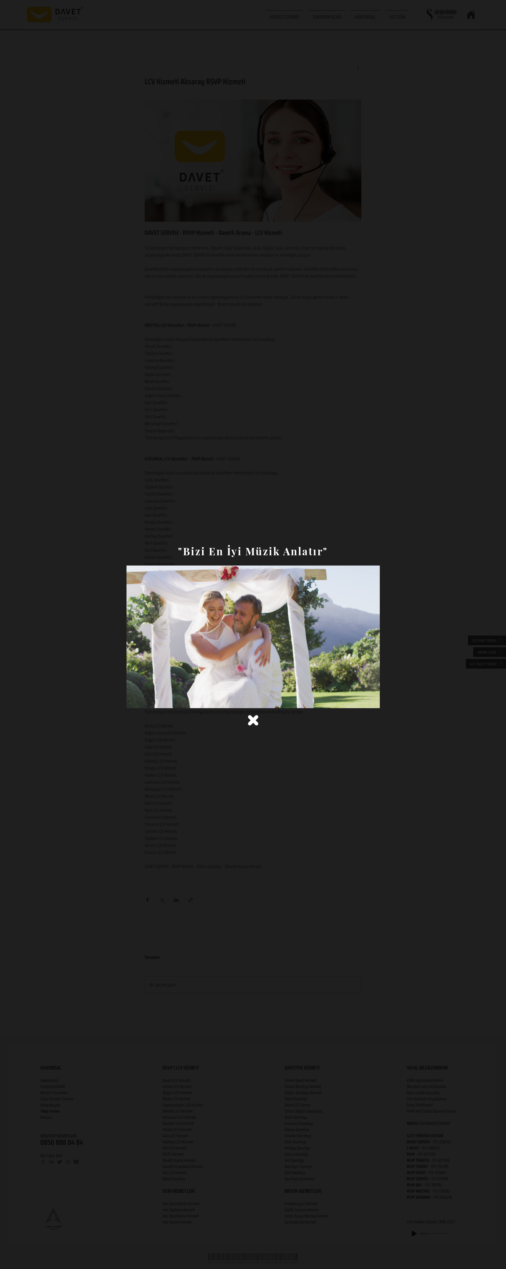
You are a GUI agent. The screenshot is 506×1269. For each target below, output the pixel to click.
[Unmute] (144, 700)
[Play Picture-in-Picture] (362, 700)
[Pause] (134, 700)
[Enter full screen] (372, 700)
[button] (253, 720)
